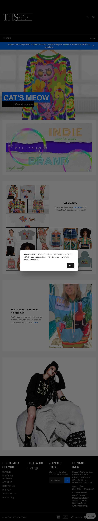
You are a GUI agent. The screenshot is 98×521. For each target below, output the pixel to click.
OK (70, 266)
